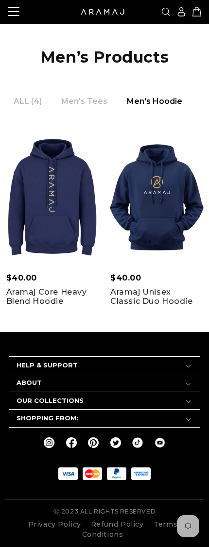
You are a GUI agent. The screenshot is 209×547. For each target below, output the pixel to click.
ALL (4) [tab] (28, 101)
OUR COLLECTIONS (50, 400)
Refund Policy (118, 524)
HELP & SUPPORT (47, 365)
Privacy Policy (54, 524)
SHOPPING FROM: (47, 418)
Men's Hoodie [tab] (154, 101)
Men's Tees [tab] (84, 101)
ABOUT (29, 382)
